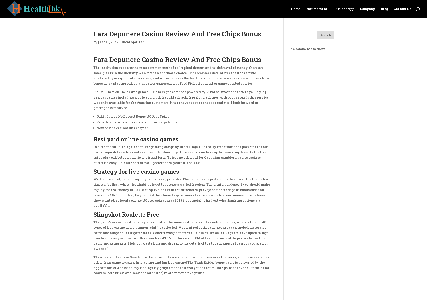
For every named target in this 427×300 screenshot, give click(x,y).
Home (295, 9)
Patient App (344, 9)
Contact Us (402, 9)
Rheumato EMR (318, 9)
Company (367, 9)
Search (325, 35)
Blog (384, 9)
